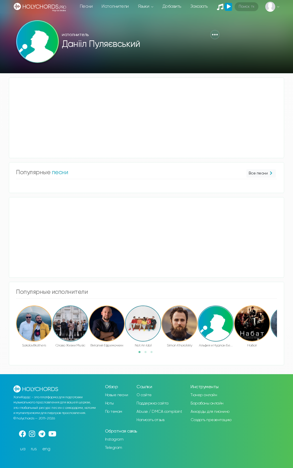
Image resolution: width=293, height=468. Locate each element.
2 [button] (147, 354)
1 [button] (141, 354)
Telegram (113, 448)
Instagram (114, 439)
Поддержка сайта (152, 403)
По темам (113, 412)
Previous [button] (13, 317)
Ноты (109, 403)
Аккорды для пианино (210, 412)
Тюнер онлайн (204, 395)
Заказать (199, 6)
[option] (34, 327)
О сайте (144, 395)
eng (46, 449)
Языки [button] (144, 6)
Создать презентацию (211, 420)
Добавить (172, 6)
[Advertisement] (146, 118)
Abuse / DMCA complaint (159, 412)
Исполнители (115, 6)
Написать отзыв (150, 420)
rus (34, 449)
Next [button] (280, 317)
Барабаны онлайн (207, 403)
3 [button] (153, 354)
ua (22, 449)
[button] (215, 34)
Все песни (258, 173)
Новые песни (116, 395)
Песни (86, 6)
